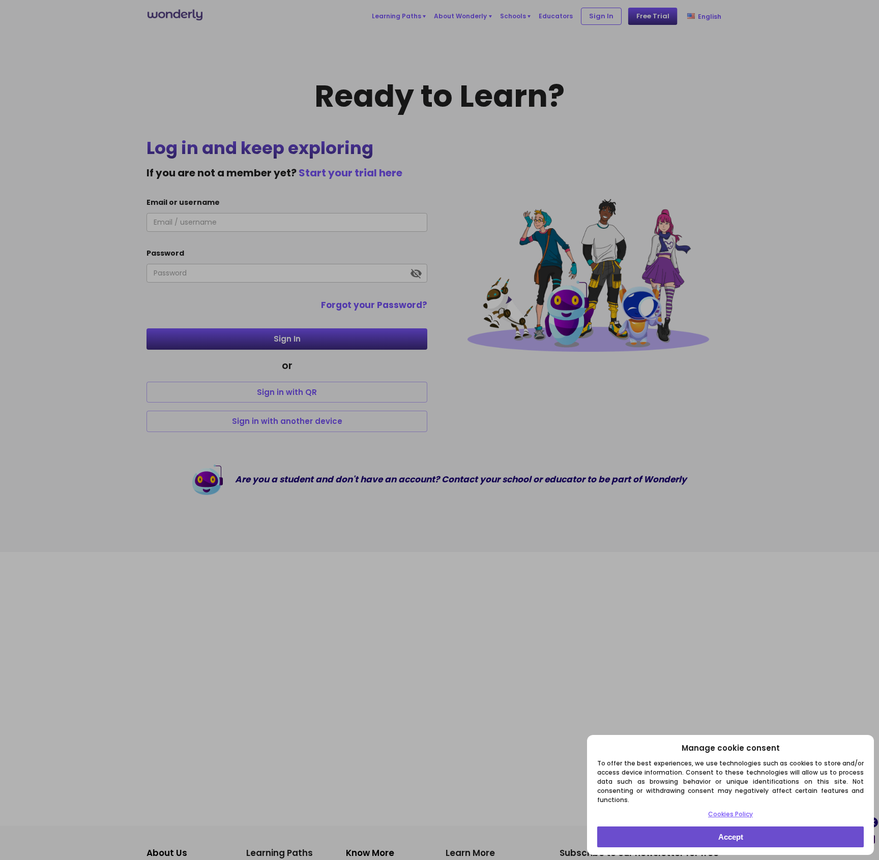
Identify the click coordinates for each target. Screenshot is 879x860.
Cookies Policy (730, 814)
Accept (730, 837)
